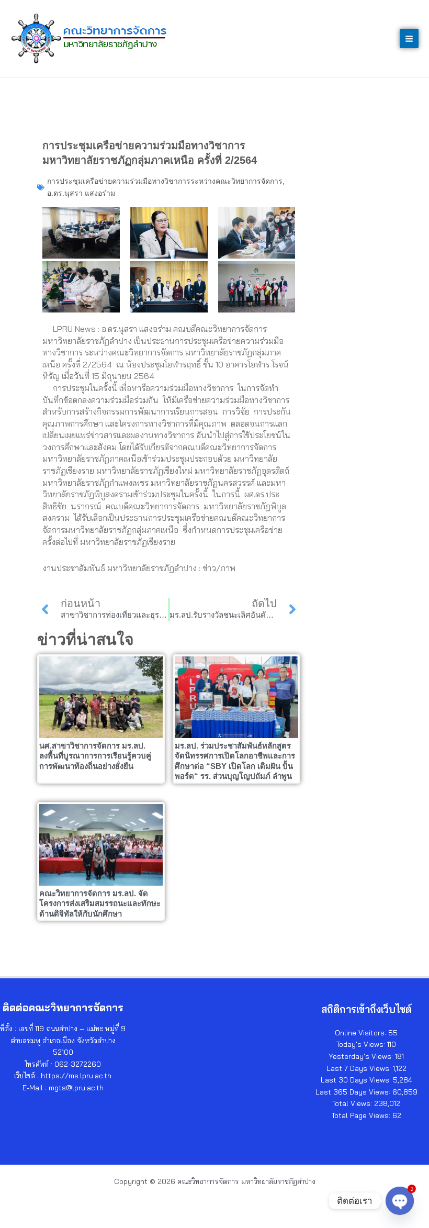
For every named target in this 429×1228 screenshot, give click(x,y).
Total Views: (353, 1103)
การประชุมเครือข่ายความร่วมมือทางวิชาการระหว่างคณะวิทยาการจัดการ (165, 181)
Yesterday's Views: (362, 1056)
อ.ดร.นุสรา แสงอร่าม (81, 193)
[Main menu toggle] (409, 38)
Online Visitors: (361, 1032)
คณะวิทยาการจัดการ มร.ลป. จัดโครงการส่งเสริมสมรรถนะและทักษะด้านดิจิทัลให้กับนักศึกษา (100, 903)
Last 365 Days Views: (353, 1091)
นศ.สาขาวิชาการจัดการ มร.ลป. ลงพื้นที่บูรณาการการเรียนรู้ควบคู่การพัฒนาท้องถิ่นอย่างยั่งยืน (95, 756)
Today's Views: (361, 1044)
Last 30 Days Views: (357, 1079)
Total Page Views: (362, 1115)
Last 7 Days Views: (359, 1068)
